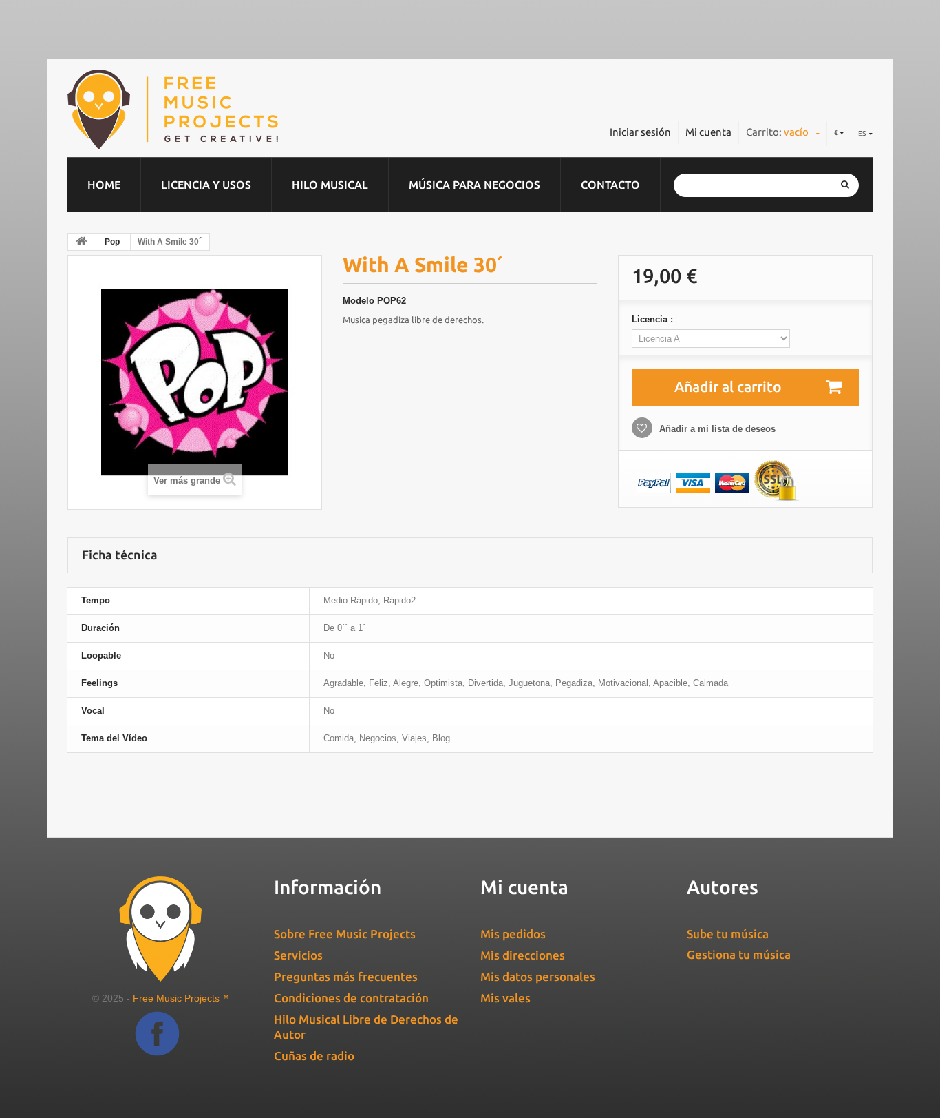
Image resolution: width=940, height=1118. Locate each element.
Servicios (298, 955)
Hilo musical (330, 184)
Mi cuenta (708, 132)
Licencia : (654, 319)
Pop (112, 242)
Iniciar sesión (640, 132)
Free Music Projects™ (181, 998)
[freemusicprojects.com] (235, 109)
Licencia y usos (206, 184)
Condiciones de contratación (351, 997)
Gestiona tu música (739, 954)
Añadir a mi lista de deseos (716, 429)
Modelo (358, 301)
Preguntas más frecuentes (346, 976)
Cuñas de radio (314, 1055)
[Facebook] (157, 1044)
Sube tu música (728, 933)
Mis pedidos (513, 933)
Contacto (610, 184)
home (103, 184)
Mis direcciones (522, 955)
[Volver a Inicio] (81, 242)
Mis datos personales (537, 976)
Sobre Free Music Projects (345, 933)
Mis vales (505, 997)
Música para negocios (474, 184)
